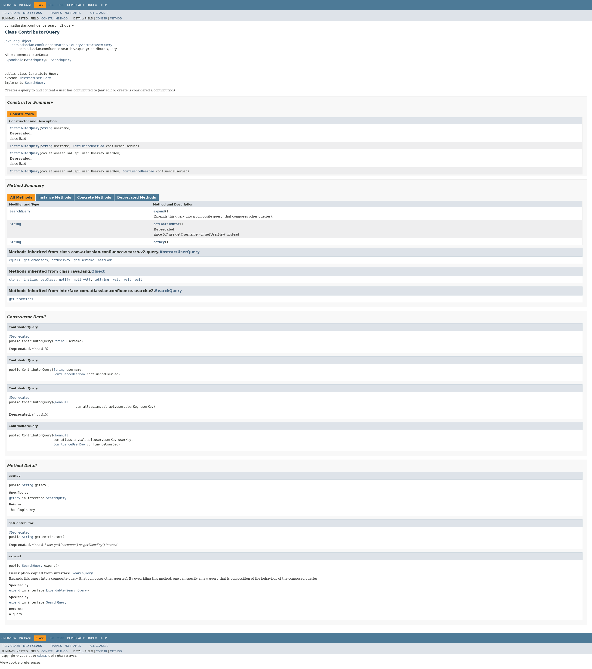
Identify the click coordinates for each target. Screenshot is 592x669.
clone (13, 279)
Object (98, 271)
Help (103, 5)
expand (159, 211)
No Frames (73, 13)
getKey (159, 242)
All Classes (99, 13)
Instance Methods (54, 197)
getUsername (84, 260)
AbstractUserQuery (35, 78)
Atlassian (43, 655)
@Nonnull (60, 402)
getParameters (36, 260)
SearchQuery (35, 60)
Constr (47, 18)
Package (25, 5)
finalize (29, 279)
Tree (60, 5)
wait (116, 279)
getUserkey (61, 260)
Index (92, 5)
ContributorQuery (24, 128)
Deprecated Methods (136, 197)
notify (64, 279)
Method (62, 18)
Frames (56, 13)
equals (14, 260)
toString (101, 279)
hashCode (105, 260)
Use (51, 5)
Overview (8, 5)
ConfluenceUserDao (88, 146)
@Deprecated (19, 336)
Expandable (14, 60)
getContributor (166, 224)
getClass (47, 279)
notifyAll (82, 279)
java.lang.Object (18, 41)
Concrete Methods (94, 197)
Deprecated (76, 5)
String (46, 128)
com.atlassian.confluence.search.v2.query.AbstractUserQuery (62, 45)
